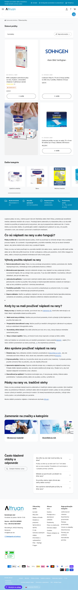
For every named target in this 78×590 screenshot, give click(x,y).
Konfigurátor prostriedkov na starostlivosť (52, 3)
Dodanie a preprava (36, 521)
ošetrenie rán (47, 310)
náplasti (58, 340)
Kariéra (49, 512)
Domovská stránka (11, 20)
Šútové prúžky (23, 20)
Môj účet (35, 514)
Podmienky (50, 522)
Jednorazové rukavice (65, 513)
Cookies (49, 530)
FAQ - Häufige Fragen (37, 544)
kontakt (35, 512)
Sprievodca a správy (37, 526)
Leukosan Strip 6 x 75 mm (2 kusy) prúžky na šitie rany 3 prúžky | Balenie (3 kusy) (55, 79)
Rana (37, 188)
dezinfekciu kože (55, 353)
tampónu (58, 355)
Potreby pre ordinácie (65, 534)
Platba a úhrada (37, 517)
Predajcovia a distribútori (51, 516)
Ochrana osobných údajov (38, 534)
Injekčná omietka (14, 188)
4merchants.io (8, 582)
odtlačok (49, 519)
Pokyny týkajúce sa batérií (53, 534)
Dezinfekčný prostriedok (65, 518)
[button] (3, 9)
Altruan (46, 399)
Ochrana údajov (52, 527)
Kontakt (35, 3)
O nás (34, 530)
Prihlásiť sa (70, 3)
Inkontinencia (65, 530)
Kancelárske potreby (65, 539)
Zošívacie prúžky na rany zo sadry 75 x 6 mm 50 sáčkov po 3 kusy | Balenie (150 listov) (57, 141)
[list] (39, 204)
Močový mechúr (60, 188)
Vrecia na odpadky (67, 527)
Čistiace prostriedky (64, 523)
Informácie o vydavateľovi (37, 539)
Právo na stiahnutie (53, 525)
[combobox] (39, 14)
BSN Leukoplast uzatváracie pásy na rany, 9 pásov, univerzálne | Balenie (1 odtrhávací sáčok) (17, 80)
